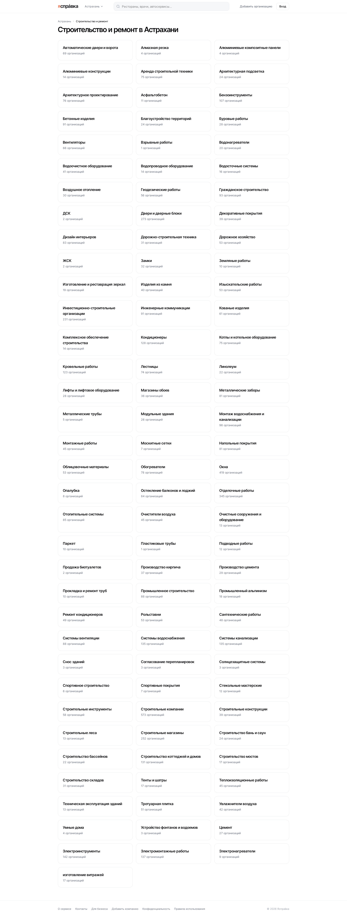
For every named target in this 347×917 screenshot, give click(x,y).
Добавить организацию (256, 6)
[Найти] (118, 6)
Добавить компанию (125, 908)
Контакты (81, 908)
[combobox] (171, 6)
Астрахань (92, 6)
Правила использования (189, 908)
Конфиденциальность (156, 908)
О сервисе (64, 908)
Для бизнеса (99, 908)
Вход (282, 6)
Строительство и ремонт (92, 21)
